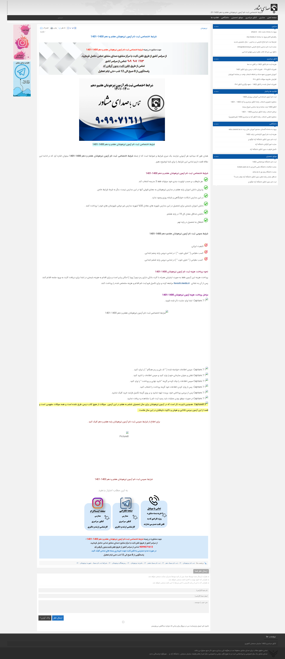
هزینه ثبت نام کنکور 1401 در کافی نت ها (261, 64)
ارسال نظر (58, 618)
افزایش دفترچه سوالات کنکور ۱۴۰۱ (264, 79)
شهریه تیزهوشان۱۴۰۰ (83, 563)
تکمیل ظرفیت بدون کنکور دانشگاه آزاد (263, 149)
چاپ (55, 28)
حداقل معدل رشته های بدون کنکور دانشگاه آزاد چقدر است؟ (255, 176)
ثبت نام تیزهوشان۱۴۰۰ (187, 563)
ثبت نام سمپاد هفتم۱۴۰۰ (152, 563)
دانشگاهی (225, 17)
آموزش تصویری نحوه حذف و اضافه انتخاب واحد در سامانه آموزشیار (252, 74)
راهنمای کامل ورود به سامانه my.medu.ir (261, 36)
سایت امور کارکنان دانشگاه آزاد (265, 144)
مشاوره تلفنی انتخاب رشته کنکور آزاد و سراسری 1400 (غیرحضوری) (252, 116)
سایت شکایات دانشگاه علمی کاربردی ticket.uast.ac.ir (256, 166)
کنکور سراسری (251, 17)
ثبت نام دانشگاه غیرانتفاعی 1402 (264, 161)
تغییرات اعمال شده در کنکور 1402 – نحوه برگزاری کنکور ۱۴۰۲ (255, 84)
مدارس (262, 17)
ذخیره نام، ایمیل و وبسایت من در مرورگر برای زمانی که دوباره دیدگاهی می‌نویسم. (180, 626)
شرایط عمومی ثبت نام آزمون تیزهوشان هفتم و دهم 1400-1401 (124, 479)
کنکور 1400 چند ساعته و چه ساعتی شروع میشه (259, 107)
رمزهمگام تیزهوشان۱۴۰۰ (117, 563)
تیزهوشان (204, 28)
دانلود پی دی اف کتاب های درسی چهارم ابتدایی (259, 51)
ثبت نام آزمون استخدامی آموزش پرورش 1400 (259, 96)
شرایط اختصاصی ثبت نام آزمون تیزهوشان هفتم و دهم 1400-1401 (124, 37)
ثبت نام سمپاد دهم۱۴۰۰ (170, 563)
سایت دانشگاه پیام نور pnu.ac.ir (264, 172)
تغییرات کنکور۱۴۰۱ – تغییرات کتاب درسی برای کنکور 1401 (256, 69)
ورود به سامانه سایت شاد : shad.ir (263, 31)
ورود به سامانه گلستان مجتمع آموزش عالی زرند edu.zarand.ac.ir (252, 129)
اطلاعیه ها (215, 17)
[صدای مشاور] (265, 7)
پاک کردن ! (45, 618)
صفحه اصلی (272, 17)
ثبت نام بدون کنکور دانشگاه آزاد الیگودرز (262, 181)
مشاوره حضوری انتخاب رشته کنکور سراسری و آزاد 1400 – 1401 (253, 101)
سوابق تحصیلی (237, 17)
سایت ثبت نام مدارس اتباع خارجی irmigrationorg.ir (257, 46)
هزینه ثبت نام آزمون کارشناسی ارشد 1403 (261, 134)
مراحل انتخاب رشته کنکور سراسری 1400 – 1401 (259, 111)
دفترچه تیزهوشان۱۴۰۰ (134, 563)
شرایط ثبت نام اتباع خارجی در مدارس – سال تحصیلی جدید (255, 42)
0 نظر (63, 28)
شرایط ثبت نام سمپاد (100, 563)
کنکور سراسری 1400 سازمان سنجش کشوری (260, 643)
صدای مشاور (245, 650)
